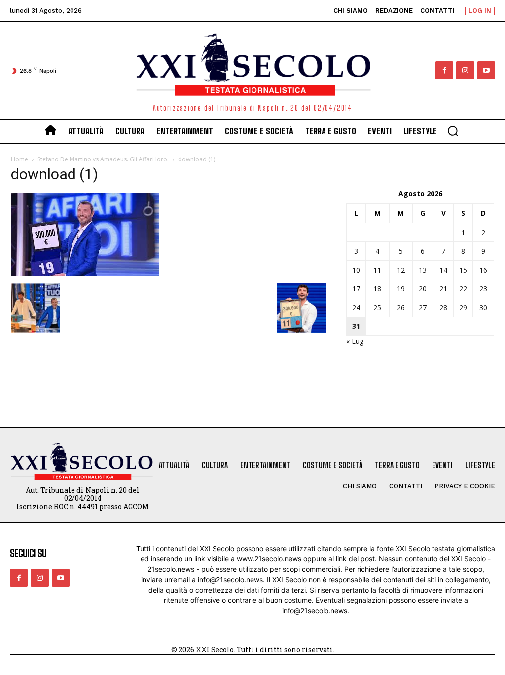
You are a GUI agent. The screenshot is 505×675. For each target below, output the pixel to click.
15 (463, 270)
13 (423, 270)
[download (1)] (85, 273)
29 (463, 307)
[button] (453, 131)
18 (377, 288)
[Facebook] (444, 70)
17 (356, 288)
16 (483, 270)
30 (483, 307)
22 (463, 288)
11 (377, 270)
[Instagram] (465, 70)
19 (401, 288)
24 (356, 307)
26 (401, 307)
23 (483, 288)
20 (423, 288)
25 (377, 307)
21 (443, 288)
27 (423, 307)
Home (19, 159)
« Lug (354, 341)
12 (401, 270)
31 (356, 326)
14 (443, 270)
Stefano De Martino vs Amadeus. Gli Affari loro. (103, 159)
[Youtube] (486, 70)
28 (443, 307)
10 (356, 270)
